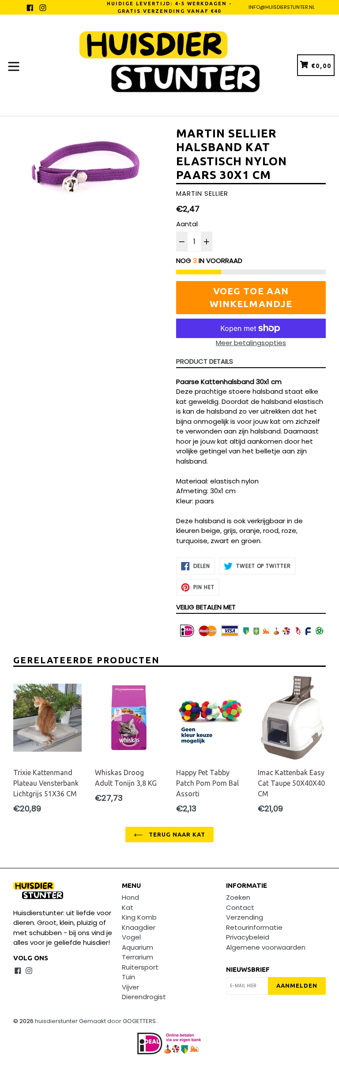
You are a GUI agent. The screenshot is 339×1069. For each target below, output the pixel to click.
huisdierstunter (56, 1021)
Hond (130, 897)
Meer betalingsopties (251, 342)
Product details (204, 361)
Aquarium (137, 947)
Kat (127, 907)
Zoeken (238, 897)
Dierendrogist (144, 996)
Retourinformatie (254, 927)
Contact (240, 907)
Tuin (128, 977)
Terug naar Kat (176, 834)
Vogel (131, 937)
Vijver (130, 987)
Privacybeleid (247, 937)
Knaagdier (138, 927)
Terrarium (137, 957)
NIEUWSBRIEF (248, 969)
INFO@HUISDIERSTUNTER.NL (282, 7)
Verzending (244, 917)
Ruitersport (140, 967)
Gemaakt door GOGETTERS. (118, 1021)
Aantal (187, 223)
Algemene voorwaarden (265, 947)
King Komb (139, 917)
